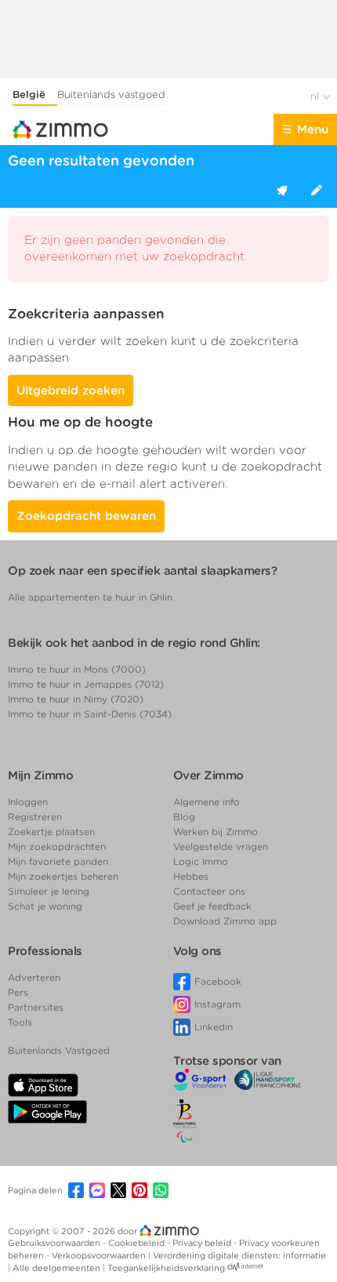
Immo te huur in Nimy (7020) (75, 699)
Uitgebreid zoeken (70, 390)
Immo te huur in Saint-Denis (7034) (90, 714)
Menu (312, 129)
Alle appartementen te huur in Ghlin (90, 597)
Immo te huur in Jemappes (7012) (86, 684)
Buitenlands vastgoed (111, 94)
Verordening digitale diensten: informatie (239, 1255)
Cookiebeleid (137, 1242)
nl (316, 96)
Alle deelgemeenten (58, 1267)
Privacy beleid (203, 1242)
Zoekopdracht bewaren (86, 516)
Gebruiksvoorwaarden (55, 1242)
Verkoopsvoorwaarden (100, 1255)
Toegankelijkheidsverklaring (166, 1267)
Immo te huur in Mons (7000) (77, 669)
